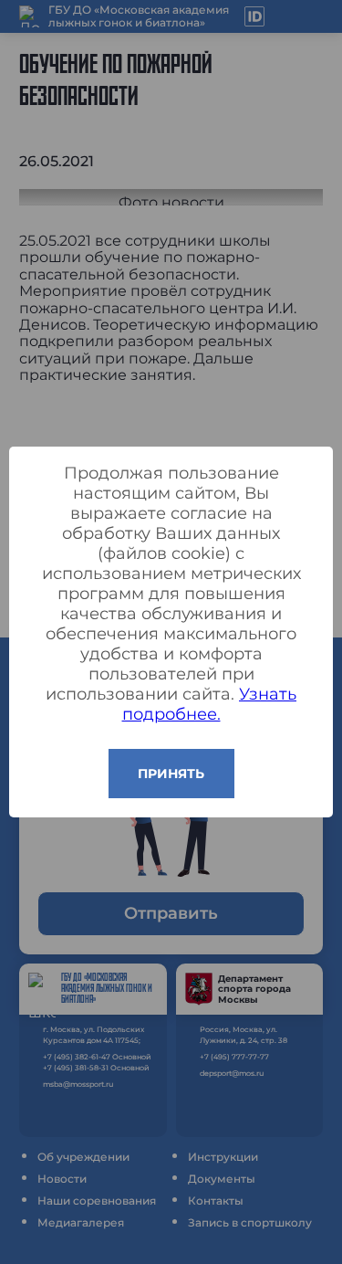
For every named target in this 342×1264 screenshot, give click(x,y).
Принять (171, 773)
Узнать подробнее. (209, 704)
